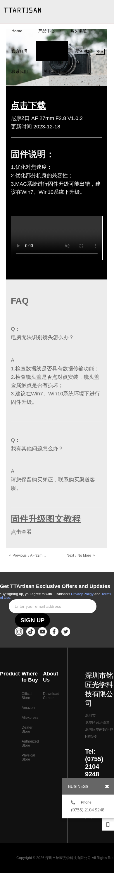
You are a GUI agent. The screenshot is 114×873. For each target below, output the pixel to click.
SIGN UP (32, 620)
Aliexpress (30, 718)
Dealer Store (27, 729)
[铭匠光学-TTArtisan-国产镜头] (23, 10)
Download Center (51, 696)
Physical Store (28, 757)
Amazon (28, 708)
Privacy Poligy (82, 594)
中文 (100, 52)
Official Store (27, 696)
